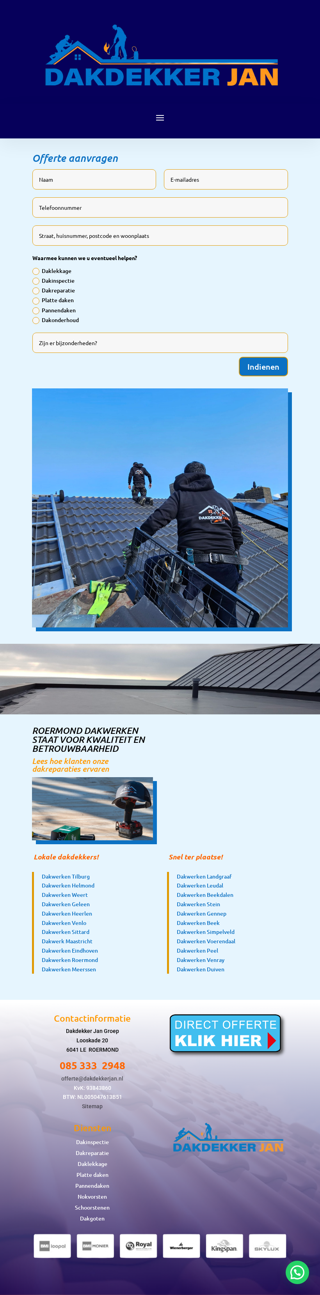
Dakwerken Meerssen (69, 969)
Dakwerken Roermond (70, 960)
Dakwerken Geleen (66, 904)
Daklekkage (56, 271)
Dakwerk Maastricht (67, 941)
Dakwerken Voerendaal (206, 941)
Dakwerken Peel (197, 950)
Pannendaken (59, 310)
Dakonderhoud (60, 320)
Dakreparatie (58, 290)
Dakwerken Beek (198, 923)
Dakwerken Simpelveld (206, 931)
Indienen (263, 366)
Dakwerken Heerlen (67, 913)
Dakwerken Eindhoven (70, 950)
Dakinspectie (58, 280)
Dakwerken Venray (200, 960)
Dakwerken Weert (65, 894)
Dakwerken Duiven (200, 969)
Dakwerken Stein (198, 904)
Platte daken (58, 300)
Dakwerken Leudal (200, 885)
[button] (297, 1272)
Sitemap (92, 1106)
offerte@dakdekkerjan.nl (92, 1078)
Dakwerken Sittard (65, 931)
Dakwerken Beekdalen (205, 894)
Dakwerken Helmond (68, 885)
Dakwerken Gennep (201, 913)
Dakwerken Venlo (64, 923)
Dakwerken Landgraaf (204, 876)
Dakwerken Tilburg (66, 876)
